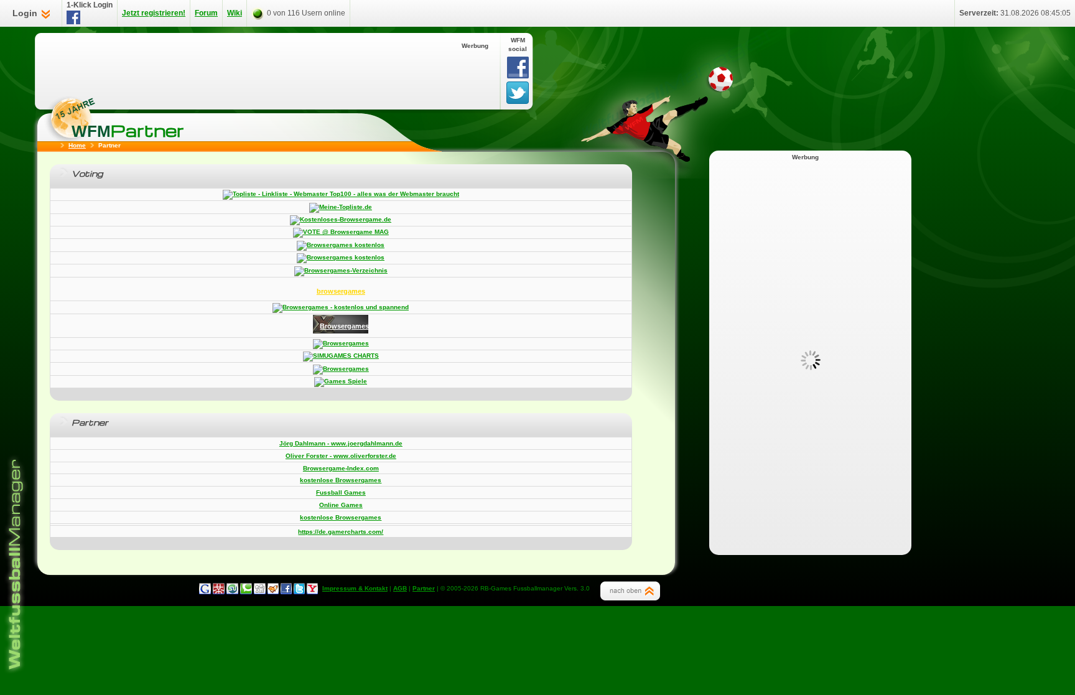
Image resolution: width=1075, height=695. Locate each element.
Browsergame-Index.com (341, 468)
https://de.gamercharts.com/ (340, 531)
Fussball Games (341, 492)
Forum (206, 13)
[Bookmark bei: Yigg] (270, 588)
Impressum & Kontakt (355, 588)
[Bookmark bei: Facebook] (284, 588)
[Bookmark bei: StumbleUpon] (231, 588)
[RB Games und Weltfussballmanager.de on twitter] (297, 588)
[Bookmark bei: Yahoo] (310, 588)
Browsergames (344, 326)
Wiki (234, 13)
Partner (423, 588)
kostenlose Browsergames (340, 480)
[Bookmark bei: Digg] (257, 588)
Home (77, 145)
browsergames (341, 291)
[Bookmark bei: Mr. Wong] (218, 588)
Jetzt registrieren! (153, 13)
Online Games (341, 504)
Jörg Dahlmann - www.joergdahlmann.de (341, 443)
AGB (400, 588)
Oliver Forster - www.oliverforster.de (341, 455)
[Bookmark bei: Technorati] (244, 588)
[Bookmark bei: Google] (205, 588)
